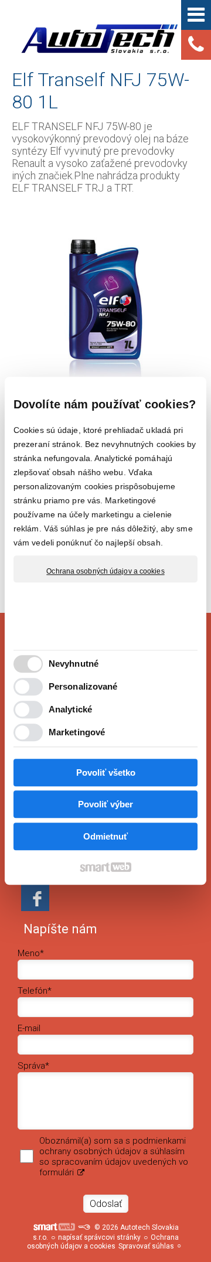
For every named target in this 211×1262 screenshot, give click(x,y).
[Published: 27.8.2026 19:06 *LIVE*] (84, 1227)
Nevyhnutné (73, 664)
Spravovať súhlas (146, 1246)
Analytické (70, 710)
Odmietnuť (105, 836)
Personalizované (83, 687)
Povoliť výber (105, 805)
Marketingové (77, 733)
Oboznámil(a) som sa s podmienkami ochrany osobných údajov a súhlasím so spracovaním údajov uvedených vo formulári (113, 1156)
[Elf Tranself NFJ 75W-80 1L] (105, 300)
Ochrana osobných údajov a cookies (105, 571)
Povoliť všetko (105, 772)
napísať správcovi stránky (99, 1237)
